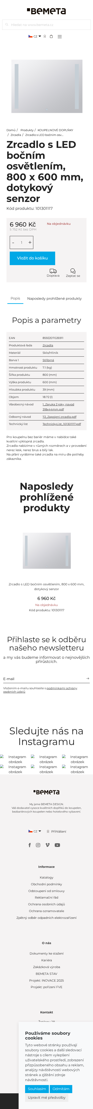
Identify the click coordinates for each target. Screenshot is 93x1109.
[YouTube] (57, 845)
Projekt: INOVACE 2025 (46, 980)
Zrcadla (16, 135)
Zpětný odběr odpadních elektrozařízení (46, 918)
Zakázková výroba (46, 967)
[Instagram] (38, 845)
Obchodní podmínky (46, 884)
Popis (15, 298)
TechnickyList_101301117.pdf (62, 424)
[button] (52, 36)
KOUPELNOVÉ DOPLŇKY (55, 130)
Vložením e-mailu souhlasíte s (40, 689)
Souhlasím (37, 1089)
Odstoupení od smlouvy (46, 891)
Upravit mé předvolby (47, 1097)
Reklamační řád (46, 897)
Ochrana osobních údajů (46, 904)
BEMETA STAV (46, 974)
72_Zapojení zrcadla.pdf (59, 416)
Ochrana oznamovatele (46, 911)
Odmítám (61, 1089)
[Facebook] (30, 845)
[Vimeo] (47, 845)
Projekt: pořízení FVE (46, 987)
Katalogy (46, 877)
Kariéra (46, 960)
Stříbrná (48, 360)
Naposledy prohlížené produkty (54, 298)
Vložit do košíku (32, 258)
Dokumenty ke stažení (47, 953)
